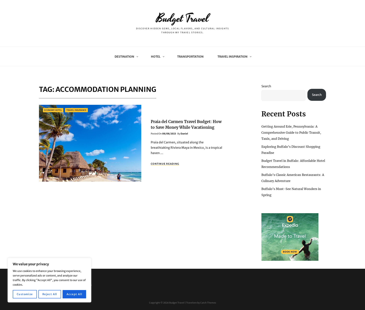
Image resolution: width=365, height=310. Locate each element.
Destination (124, 56)
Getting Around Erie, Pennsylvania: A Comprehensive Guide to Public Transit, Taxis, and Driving (291, 133)
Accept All (74, 294)
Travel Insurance (76, 110)
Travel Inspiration (232, 56)
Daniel (184, 133)
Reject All (49, 294)
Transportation (190, 56)
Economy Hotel (53, 110)
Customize (25, 294)
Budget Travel (182, 18)
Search (266, 86)
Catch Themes (208, 302)
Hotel (155, 56)
